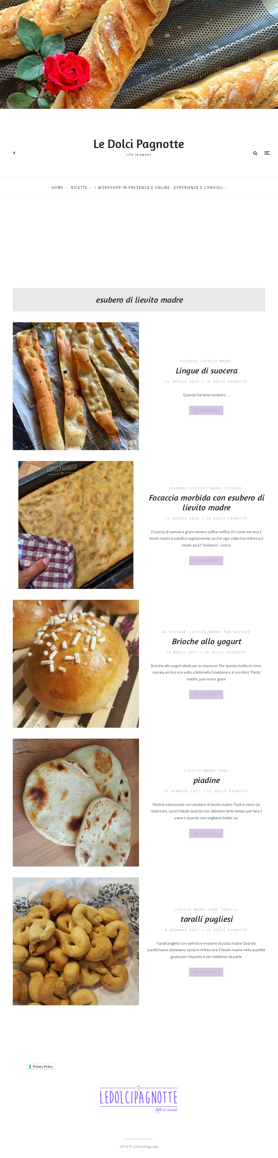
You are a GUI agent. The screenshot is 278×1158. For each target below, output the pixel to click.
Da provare (174, 632)
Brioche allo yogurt (206, 641)
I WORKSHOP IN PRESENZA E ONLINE (132, 187)
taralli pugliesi (206, 919)
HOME (58, 187)
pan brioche (237, 632)
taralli (229, 909)
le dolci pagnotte (227, 381)
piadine (206, 780)
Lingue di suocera (206, 370)
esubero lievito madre (206, 361)
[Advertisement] (139, 247)
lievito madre (205, 632)
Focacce (233, 488)
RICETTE (79, 187)
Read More (206, 410)
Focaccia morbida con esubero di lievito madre (206, 502)
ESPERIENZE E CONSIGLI (198, 187)
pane (223, 771)
